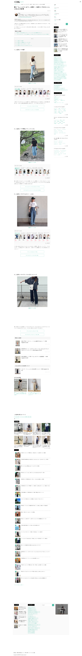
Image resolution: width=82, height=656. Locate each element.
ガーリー (55, 130)
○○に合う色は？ (56, 86)
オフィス (55, 108)
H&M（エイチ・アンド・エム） (59, 102)
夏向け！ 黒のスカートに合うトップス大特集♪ (28, 512)
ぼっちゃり (56, 122)
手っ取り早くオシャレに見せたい (59, 88)
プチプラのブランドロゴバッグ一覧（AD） (32, 334)
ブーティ (55, 153)
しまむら (55, 101)
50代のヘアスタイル (57, 57)
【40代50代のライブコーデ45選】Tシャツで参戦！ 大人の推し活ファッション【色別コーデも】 (35, 485)
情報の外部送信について (20, 652)
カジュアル (60, 130)
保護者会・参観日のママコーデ (33, 618)
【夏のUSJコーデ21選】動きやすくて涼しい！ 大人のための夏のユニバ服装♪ (32, 479)
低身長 (58, 121)
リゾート (55, 110)
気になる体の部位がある (58, 85)
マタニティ (56, 113)
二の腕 (64, 122)
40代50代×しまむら (57, 62)
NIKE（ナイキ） (56, 100)
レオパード (56, 143)
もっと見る (66, 114)
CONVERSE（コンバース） (58, 99)
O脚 (55, 121)
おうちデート (64, 108)
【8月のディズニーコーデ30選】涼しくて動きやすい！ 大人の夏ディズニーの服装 (33, 452)
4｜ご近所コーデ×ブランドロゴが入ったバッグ (24, 45)
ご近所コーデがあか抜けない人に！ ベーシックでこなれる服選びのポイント (29, 32)
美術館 (55, 109)
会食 (59, 108)
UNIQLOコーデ (63, 62)
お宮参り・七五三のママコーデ (59, 70)
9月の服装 (63, 76)
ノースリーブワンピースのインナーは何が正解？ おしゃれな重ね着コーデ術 (62, 35)
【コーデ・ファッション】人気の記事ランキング (22, 617)
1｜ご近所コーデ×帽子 (20, 40)
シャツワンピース (63, 150)
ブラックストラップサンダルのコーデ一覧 (32, 186)
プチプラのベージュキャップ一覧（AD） (32, 109)
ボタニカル (60, 142)
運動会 (61, 113)
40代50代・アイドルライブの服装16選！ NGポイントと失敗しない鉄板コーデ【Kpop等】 (34, 505)
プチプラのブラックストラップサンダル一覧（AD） (32, 190)
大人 (55, 129)
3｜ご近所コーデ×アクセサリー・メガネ (23, 43)
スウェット (56, 144)
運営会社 (15, 652)
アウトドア (60, 110)
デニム (61, 143)
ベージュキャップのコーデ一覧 (32, 106)
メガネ (65, 153)
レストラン (60, 109)
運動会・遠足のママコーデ (58, 68)
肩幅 (60, 122)
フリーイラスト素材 (32, 652)
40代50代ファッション (31, 608)
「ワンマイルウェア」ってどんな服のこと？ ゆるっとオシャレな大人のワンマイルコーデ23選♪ (32, 34)
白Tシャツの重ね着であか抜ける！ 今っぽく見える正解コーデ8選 (63, 49)
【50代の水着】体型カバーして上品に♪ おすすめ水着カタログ (30, 525)
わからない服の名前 (57, 79)
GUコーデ (55, 63)
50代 (62, 123)
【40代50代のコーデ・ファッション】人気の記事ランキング (30, 558)
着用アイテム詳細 (33, 83)
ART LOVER (26, 652)
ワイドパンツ (63, 151)
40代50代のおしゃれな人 (58, 60)
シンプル (61, 131)
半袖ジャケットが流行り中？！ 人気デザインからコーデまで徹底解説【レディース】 (33, 518)
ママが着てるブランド (62, 65)
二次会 (64, 109)
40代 (59, 123)
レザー (61, 144)
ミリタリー (64, 129)
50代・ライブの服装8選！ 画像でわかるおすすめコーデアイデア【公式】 (18, 433)
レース (64, 143)
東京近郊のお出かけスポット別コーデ (60, 73)
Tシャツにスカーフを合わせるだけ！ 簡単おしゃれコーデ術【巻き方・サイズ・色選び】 (34, 538)
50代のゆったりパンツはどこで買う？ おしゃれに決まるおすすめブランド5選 (32, 472)
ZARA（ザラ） (63, 100)
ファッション (17, 418)
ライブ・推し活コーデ (57, 76)
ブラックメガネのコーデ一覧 (32, 251)
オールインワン (56, 152)
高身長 (62, 121)
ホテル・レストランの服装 (58, 71)
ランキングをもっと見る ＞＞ (19, 584)
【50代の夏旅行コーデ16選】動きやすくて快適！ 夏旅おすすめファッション (32, 492)
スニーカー (60, 153)
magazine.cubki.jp (47, 359)
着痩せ (55, 123)
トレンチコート (56, 150)
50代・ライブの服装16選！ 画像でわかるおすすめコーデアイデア (31, 545)
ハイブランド (56, 65)
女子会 (65, 110)
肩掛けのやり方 (56, 78)
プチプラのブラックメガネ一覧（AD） (32, 255)
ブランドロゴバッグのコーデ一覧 (32, 331)
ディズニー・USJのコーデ (32, 626)
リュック (62, 152)
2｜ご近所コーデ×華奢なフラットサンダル (23, 42)
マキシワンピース (57, 151)
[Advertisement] (32, 119)
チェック (55, 142)
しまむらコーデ (60, 63)
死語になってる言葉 (63, 78)
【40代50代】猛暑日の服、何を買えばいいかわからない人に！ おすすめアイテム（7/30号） (35, 459)
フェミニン (59, 129)
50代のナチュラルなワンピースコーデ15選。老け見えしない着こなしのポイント (33, 571)
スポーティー (56, 131)
